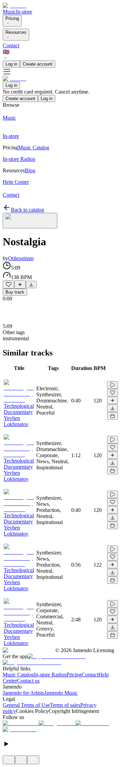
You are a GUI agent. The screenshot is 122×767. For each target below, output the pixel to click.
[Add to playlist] (20, 284)
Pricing (12, 18)
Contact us (28, 681)
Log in (11, 64)
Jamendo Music (61, 693)
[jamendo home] (14, 5)
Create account (38, 64)
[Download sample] (31, 284)
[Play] (30, 220)
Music (9, 12)
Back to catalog (27, 210)
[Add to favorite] (8, 284)
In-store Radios (50, 674)
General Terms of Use (26, 705)
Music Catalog (18, 674)
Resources (15, 32)
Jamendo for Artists (23, 693)
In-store (24, 12)
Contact (11, 45)
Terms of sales (65, 705)
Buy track (14, 292)
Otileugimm (21, 258)
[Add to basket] (112, 416)
